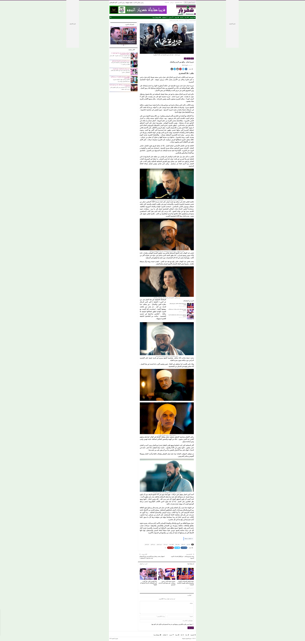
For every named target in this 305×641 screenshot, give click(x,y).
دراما (186, 17)
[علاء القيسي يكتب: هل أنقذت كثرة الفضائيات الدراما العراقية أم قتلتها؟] (190, 316)
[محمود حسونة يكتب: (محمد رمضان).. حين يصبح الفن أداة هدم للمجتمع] (190, 311)
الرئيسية (192, 17)
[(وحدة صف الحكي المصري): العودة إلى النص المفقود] (134, 63)
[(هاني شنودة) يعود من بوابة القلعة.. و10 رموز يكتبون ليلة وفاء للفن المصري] (134, 87)
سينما (176, 17)
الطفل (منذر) (171, 544)
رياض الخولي (153, 544)
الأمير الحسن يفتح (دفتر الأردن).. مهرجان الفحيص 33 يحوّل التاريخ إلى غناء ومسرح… (124, 41)
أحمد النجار (183, 544)
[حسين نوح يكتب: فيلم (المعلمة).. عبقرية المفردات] (134, 71)
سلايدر (188, 58)
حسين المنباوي (159, 544)
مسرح (170, 17)
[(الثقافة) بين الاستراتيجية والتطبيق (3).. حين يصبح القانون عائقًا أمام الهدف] (134, 79)
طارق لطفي (147, 544)
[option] (123, 35)
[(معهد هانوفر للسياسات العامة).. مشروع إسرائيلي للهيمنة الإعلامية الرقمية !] (190, 305)
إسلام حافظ (177, 544)
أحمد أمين (188, 544)
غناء (181, 17)
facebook (167, 2)
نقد (185, 58)
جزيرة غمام (166, 544)
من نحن (172, 2)
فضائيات (164, 17)
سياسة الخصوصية (178, 2)
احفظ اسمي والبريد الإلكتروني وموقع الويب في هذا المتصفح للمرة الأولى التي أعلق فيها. (171, 624)
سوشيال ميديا (156, 17)
